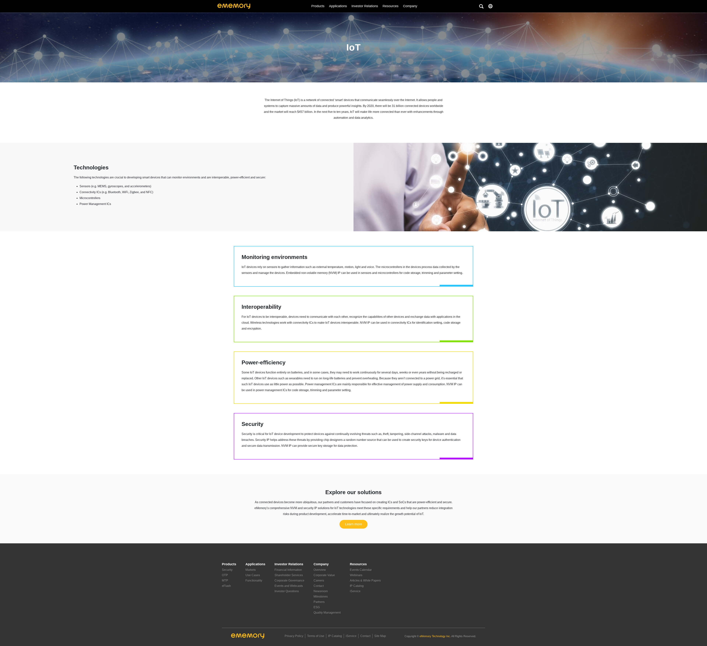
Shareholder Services (289, 575)
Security (227, 569)
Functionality (253, 580)
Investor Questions (287, 591)
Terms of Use (315, 636)
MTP (225, 580)
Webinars (356, 575)
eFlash (226, 585)
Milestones (321, 596)
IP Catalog (357, 585)
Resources (390, 6)
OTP (225, 575)
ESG (317, 607)
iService (355, 591)
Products (317, 6)
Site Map (380, 636)
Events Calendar (361, 569)
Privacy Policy (294, 636)
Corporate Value (324, 575)
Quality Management (327, 612)
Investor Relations (364, 6)
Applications (338, 6)
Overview (320, 569)
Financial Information (288, 569)
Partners (319, 601)
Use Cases (252, 575)
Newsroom (321, 591)
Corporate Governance (289, 580)
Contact (319, 585)
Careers (319, 580)
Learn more (353, 524)
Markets (250, 569)
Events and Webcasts (289, 585)
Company (321, 564)
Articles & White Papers (365, 580)
